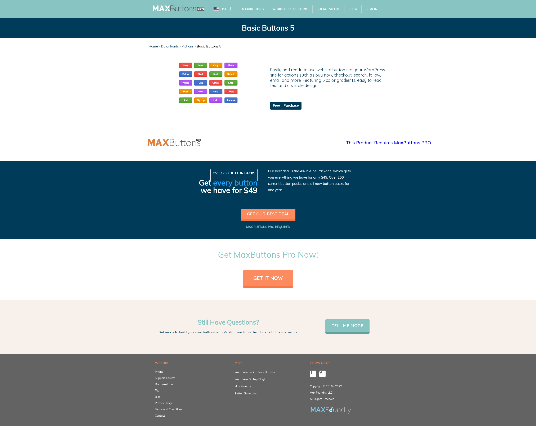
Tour (158, 390)
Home (153, 46)
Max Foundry (242, 386)
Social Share (328, 9)
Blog (353, 9)
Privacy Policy (163, 403)
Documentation (164, 384)
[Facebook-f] (313, 374)
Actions (188, 46)
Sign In (372, 9)
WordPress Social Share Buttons (254, 372)
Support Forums (165, 378)
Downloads (170, 46)
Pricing (159, 371)
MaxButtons (253, 9)
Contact (160, 415)
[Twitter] (322, 374)
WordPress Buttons (290, 9)
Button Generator (245, 393)
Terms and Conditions (168, 409)
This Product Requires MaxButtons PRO (388, 143)
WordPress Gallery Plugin (250, 379)
